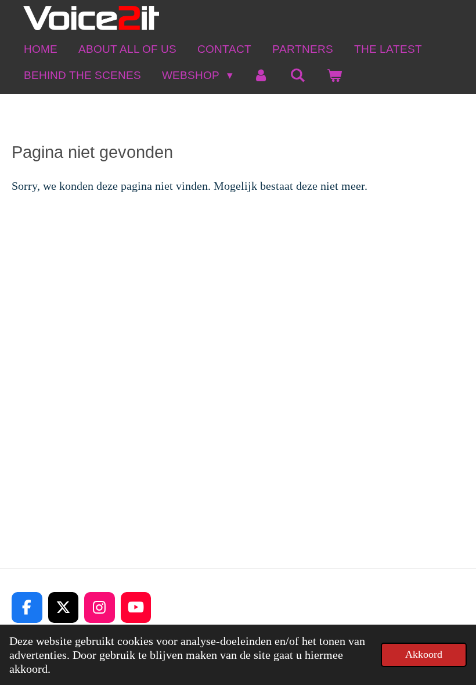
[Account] (261, 75)
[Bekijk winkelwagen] (334, 75)
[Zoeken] (297, 75)
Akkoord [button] (423, 654)
